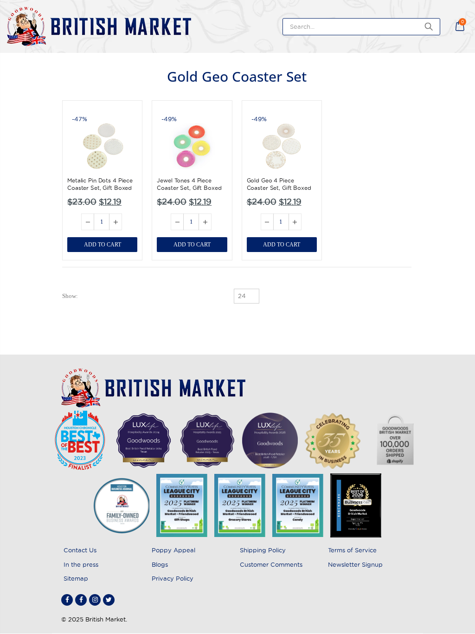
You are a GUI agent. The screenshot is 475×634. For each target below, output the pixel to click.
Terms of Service (352, 550)
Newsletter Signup (355, 564)
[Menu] (449, 26)
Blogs (160, 564)
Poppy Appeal (173, 550)
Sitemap (76, 578)
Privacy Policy (172, 578)
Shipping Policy (263, 550)
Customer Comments (271, 564)
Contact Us (80, 550)
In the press (81, 564)
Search (428, 27)
